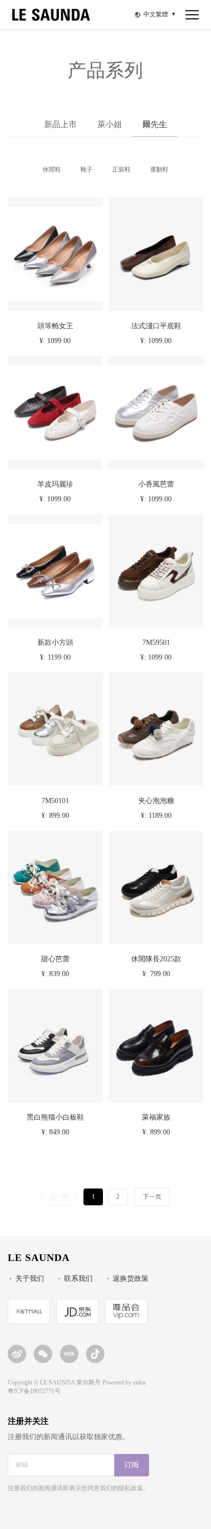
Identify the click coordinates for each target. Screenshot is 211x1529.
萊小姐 (109, 124)
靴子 (86, 169)
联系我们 (78, 1279)
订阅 (131, 1465)
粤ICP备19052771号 (34, 1391)
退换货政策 (131, 1279)
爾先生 (154, 124)
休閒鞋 (52, 169)
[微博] (17, 1354)
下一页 (152, 1197)
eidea (139, 1382)
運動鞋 (159, 169)
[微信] (43, 1354)
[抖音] (95, 1354)
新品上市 (60, 124)
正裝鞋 (121, 169)
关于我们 (29, 1279)
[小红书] (69, 1354)
